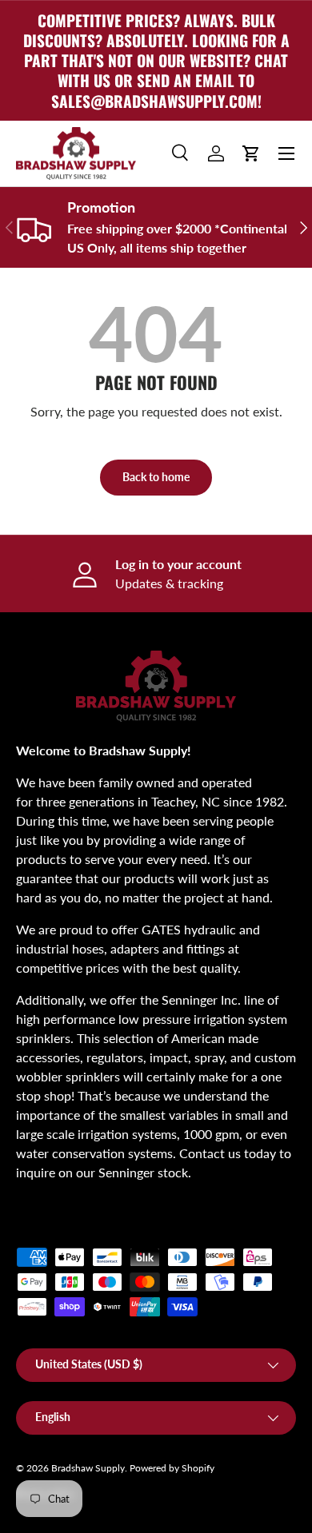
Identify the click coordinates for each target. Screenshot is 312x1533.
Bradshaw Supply (88, 1468)
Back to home (156, 477)
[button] (251, 153)
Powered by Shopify (172, 1468)
